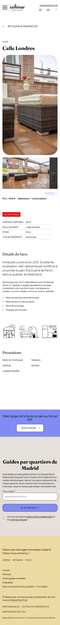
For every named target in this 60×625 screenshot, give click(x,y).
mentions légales (18, 519)
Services (6, 574)
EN (48, 9)
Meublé (35, 365)
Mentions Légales (10, 606)
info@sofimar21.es (49, 5)
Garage (6, 365)
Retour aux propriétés (22, 26)
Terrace (36, 360)
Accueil (6, 570)
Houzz (28, 560)
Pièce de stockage (12, 360)
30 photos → (51, 192)
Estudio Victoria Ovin (16, 618)
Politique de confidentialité (35, 606)
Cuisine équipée (11, 371)
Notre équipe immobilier (14, 578)
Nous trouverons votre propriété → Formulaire (24, 586)
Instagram (18, 560)
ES (40, 9)
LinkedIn (6, 560)
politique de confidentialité (39, 516)
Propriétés (7, 582)
